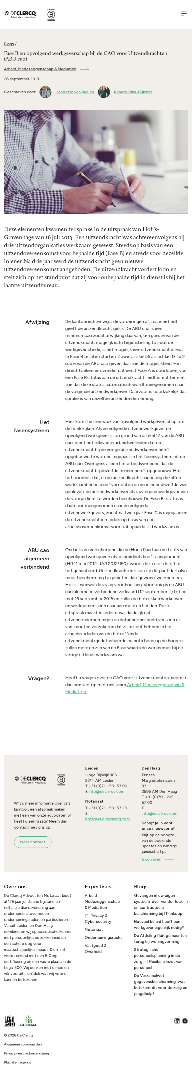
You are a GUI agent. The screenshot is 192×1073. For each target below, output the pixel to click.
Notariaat (94, 929)
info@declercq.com (106, 791)
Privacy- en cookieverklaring (26, 1053)
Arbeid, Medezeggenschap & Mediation (40, 69)
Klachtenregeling (17, 1062)
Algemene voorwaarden (23, 1044)
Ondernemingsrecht (103, 937)
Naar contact (32, 842)
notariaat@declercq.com (107, 819)
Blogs (9, 44)
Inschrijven (151, 859)
